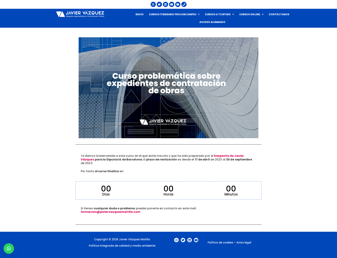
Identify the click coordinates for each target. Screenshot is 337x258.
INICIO (140, 14)
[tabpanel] (168, 126)
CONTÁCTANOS (279, 14)
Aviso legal (243, 242)
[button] (174, 14)
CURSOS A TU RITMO (218, 14)
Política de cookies (220, 242)
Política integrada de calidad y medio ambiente (122, 245)
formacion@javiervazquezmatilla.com (110, 212)
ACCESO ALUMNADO (212, 22)
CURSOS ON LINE (249, 14)
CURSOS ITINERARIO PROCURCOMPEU (172, 14)
